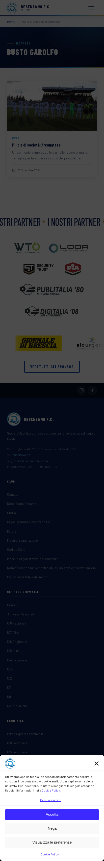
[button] (96, 763)
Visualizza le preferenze (52, 842)
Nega (52, 828)
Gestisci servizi (50, 800)
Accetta (52, 814)
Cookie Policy (51, 790)
